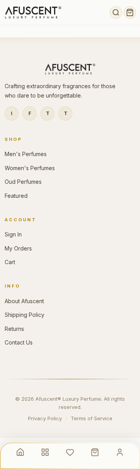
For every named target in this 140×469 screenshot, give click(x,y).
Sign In (13, 234)
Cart (10, 262)
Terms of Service (91, 418)
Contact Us (19, 342)
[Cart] (130, 12)
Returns (14, 328)
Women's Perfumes (30, 168)
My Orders (18, 248)
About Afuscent (24, 301)
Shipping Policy (24, 314)
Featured (16, 195)
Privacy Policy (45, 418)
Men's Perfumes (26, 154)
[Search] (116, 12)
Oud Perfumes (23, 181)
